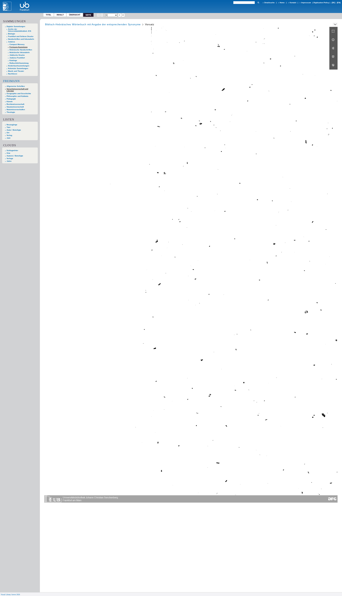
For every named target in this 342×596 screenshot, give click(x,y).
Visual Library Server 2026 (10, 594)
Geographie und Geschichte (19, 93)
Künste (10, 101)
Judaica (11, 42)
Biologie (11, 34)
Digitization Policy (321, 3)
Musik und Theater (16, 71)
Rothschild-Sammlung (18, 63)
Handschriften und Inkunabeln (21, 39)
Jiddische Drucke (17, 55)
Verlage (10, 158)
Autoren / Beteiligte (15, 156)
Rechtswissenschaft (15, 104)
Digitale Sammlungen (16, 26)
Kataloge (13, 60)
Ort (8, 133)
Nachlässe (12, 74)
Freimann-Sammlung (18, 47)
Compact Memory (17, 44)
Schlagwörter (12, 150)
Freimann (11, 81)
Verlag (9, 135)
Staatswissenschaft (15, 107)
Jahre (9, 161)
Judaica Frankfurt (17, 58)
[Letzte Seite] (123, 15)
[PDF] (333, 56)
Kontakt (293, 3)
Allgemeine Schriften (16, 86)
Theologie (11, 112)
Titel (48, 14)
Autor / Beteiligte (14, 130)
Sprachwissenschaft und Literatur (17, 90)
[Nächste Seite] (119, 15)
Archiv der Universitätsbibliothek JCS (19, 30)
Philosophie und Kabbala (17, 96)
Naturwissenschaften (16, 109)
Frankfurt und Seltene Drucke (20, 36)
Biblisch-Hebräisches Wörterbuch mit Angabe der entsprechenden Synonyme (93, 24)
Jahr (9, 138)
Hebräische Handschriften (20, 50)
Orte (8, 153)
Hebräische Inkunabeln (19, 52)
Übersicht (74, 14)
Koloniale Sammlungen (18, 68)
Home (282, 3)
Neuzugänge (12, 125)
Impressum (306, 3)
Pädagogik (11, 99)
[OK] (258, 2)
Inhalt (60, 14)
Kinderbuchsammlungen (18, 66)
